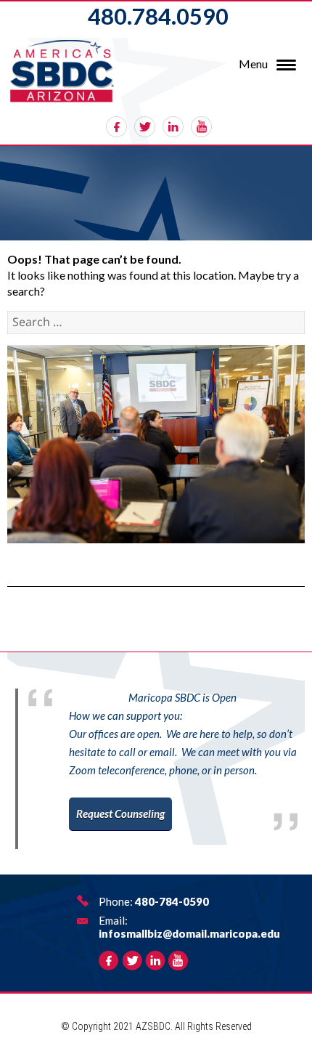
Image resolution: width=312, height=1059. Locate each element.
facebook (116, 126)
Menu (253, 63)
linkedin (173, 126)
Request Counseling (120, 813)
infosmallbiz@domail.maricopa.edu (189, 933)
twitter (144, 126)
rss (201, 126)
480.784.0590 (158, 16)
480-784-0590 (172, 901)
